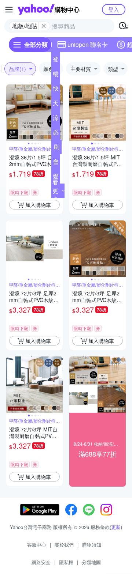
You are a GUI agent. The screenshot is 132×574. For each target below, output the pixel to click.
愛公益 (56, 178)
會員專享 (56, 163)
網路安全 (41, 562)
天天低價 (56, 104)
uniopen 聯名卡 (87, 44)
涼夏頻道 (56, 119)
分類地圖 (91, 562)
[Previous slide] (11, 112)
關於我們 (64, 544)
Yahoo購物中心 (49, 9)
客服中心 (36, 544)
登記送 (56, 61)
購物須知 (91, 544)
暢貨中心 (56, 75)
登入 (113, 9)
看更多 (55, 191)
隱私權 (66, 562)
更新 (116, 527)
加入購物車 (38, 204)
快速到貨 (56, 90)
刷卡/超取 (56, 148)
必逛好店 (56, 134)
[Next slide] (121, 112)
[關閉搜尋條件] (43, 26)
